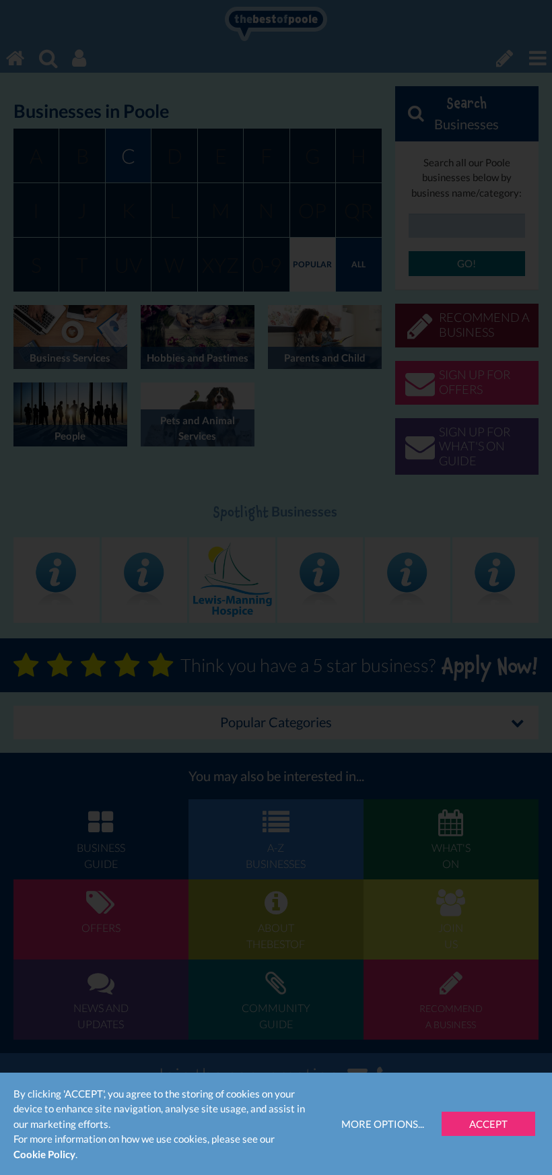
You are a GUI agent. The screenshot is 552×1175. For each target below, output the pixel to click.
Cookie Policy (44, 1154)
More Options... (382, 1124)
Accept (488, 1124)
